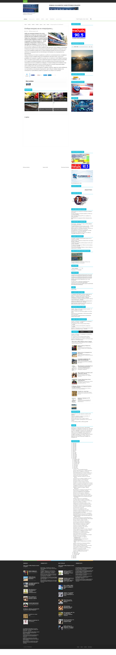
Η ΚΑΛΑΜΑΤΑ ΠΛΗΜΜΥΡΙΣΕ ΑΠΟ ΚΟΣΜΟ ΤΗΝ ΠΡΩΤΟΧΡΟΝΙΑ (34, 584)
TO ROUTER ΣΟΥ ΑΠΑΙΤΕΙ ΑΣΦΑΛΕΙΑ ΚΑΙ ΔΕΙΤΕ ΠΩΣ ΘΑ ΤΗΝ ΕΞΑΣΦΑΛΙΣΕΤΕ (30, 635)
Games (47, 19)
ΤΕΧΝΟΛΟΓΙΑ (32, 19)
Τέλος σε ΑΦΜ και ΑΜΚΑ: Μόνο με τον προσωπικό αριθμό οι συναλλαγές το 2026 (68, 587)
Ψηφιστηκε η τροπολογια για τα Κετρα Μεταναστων (82, 517)
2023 (73, 446)
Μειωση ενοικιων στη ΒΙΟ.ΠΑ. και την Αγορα (81, 471)
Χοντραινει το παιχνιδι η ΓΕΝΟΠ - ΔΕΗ (80, 525)
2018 (73, 451)
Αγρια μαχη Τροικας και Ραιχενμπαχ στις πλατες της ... (83, 500)
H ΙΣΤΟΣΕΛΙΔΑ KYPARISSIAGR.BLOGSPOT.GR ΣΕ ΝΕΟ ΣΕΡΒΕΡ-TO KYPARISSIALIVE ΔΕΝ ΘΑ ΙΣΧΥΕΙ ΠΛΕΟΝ (81, 275)
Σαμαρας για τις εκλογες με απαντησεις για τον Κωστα (82, 482)
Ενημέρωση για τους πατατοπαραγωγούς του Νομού (82, 534)
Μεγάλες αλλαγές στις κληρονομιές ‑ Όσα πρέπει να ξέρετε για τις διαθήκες (69, 627)
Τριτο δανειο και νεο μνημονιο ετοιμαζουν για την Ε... (82, 478)
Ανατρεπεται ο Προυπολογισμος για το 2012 (81, 509)
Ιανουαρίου (76, 554)
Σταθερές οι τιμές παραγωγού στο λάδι (80, 544)
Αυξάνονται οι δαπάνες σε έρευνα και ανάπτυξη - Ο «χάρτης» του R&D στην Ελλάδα (80, 416)
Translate (79, 269)
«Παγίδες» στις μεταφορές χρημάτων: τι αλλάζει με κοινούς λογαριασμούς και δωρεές (69, 594)
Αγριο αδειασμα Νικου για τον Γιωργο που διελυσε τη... (83, 472)
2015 (73, 454)
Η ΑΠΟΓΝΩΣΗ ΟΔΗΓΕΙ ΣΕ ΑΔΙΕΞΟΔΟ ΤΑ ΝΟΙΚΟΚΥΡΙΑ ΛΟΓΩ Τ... (80, 539)
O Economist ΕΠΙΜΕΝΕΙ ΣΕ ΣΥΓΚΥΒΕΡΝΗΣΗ (81, 491)
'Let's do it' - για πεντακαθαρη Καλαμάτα (80, 469)
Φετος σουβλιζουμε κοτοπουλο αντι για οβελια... (81, 523)
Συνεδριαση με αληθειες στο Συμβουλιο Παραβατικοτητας (80, 537)
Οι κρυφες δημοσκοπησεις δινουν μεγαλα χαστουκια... (34, 603)
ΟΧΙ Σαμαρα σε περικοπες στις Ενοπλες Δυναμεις (82, 505)
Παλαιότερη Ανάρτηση (65, 167)
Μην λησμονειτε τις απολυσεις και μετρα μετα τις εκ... (82, 489)
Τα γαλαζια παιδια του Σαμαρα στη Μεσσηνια (81, 499)
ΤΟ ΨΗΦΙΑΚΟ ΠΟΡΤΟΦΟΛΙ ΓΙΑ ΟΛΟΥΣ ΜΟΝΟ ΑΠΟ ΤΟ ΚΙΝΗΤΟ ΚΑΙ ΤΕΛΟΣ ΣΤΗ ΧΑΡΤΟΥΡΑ (81, 295)
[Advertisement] (46, 156)
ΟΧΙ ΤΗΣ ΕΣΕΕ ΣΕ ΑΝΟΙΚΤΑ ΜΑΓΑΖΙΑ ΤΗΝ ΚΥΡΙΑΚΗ (83, 518)
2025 (73, 444)
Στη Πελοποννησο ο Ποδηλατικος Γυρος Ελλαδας (82, 494)
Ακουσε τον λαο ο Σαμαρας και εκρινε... (80, 508)
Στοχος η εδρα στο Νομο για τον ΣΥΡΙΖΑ (80, 546)
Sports (42, 19)
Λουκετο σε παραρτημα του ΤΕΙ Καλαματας (34, 621)
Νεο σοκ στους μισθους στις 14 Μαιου (79, 501)
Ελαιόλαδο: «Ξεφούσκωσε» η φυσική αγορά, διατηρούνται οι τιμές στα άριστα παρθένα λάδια (69, 579)
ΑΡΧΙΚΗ (25, 19)
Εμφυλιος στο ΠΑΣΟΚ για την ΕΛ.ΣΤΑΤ (80, 551)
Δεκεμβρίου (75, 459)
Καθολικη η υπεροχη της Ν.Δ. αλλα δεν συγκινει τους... (83, 495)
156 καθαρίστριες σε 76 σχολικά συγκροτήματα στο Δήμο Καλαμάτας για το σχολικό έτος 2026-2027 (81, 231)
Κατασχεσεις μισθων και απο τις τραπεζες (80, 480)
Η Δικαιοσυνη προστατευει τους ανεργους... (81, 526)
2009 (73, 557)
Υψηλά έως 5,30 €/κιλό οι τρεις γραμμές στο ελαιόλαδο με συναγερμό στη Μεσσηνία (68, 572)
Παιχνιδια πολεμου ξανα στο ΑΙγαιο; (79, 535)
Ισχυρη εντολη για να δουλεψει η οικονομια (80, 490)
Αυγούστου (75, 463)
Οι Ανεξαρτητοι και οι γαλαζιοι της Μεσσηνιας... (81, 532)
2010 (73, 556)
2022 (73, 447)
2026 (73, 443)
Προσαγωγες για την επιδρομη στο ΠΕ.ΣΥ (80, 531)
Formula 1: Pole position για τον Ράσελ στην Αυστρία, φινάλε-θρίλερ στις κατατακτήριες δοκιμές (82, 328)
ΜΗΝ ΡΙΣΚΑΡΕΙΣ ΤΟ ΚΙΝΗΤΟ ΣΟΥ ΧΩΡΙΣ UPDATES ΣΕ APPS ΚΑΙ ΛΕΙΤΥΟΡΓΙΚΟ (30, 642)
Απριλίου (75, 468)
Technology (52, 19)
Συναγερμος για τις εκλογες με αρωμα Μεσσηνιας (82, 547)
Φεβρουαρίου (76, 553)
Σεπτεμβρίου (76, 462)
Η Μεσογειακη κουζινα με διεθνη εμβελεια (80, 475)
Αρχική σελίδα (45, 167)
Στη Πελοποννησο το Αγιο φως (78, 507)
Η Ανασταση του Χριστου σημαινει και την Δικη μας (82, 506)
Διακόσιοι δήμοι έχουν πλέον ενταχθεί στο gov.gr (79, 418)
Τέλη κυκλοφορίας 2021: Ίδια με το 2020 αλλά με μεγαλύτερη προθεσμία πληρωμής (69, 614)
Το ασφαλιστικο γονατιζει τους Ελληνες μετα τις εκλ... (82, 504)
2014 (73, 455)
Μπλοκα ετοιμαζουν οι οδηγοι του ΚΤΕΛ (80, 519)
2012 (73, 458)
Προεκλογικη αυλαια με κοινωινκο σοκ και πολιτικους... (83, 514)
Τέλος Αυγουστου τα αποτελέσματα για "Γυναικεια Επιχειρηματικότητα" (32, 591)
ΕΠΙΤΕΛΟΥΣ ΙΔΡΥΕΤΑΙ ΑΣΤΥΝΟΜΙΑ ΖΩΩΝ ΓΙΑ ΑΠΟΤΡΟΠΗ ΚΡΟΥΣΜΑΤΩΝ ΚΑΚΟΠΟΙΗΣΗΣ (82, 284)
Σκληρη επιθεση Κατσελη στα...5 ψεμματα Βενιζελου (82, 470)
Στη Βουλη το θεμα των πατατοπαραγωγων (81, 479)
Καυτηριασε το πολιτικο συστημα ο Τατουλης (81, 481)
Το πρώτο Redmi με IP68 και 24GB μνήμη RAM (79, 421)
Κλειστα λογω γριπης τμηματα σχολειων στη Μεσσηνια (68, 600)
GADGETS (38, 19)
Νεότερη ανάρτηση (26, 167)
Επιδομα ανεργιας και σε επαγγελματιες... (80, 498)
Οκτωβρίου (76, 461)
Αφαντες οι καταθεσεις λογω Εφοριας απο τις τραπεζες (83, 484)
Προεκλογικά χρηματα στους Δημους (79, 512)
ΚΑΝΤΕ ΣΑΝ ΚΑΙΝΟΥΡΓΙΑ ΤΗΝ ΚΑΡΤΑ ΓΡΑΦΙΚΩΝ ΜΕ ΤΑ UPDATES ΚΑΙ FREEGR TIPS (81, 301)
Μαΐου (75, 467)
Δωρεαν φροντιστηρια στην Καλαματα (80, 533)
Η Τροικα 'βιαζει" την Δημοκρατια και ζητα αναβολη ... (82, 530)
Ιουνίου (75, 466)
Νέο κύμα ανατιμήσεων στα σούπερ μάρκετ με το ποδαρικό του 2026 (69, 620)
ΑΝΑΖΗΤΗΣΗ (59, 19)
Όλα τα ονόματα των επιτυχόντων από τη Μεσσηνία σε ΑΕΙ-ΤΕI (33, 597)
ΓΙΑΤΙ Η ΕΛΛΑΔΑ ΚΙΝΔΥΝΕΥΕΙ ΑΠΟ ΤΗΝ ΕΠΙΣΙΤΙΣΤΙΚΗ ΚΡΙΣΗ (68, 607)
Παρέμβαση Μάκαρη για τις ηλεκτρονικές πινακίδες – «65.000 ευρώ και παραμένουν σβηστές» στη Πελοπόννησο (82, 226)
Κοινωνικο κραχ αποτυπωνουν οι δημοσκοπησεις (82, 522)
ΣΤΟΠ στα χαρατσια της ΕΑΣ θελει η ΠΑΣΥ (81, 524)
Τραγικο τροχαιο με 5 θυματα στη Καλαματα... (33, 571)
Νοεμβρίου (75, 460)
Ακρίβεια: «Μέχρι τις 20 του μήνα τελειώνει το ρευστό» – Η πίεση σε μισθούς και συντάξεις (81, 309)
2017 (73, 452)
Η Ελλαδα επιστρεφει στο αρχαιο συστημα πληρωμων (82, 510)
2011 (73, 555)
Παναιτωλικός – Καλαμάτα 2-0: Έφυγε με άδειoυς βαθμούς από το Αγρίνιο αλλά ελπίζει (48, 568)
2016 (73, 453)
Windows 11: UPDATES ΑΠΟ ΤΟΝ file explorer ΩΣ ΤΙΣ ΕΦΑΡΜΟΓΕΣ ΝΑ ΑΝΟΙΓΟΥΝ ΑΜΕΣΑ (81, 297)
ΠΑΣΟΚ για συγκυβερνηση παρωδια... (80, 548)
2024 (73, 445)
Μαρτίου (75, 552)
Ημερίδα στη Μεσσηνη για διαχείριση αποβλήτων (81, 543)
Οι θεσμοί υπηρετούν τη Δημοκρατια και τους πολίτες (82, 545)
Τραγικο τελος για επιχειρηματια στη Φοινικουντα (32, 577)
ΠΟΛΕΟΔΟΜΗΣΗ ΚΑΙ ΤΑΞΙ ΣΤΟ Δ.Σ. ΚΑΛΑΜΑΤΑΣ (82, 513)
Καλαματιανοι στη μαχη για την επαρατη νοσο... (81, 486)
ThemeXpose (29, 646)
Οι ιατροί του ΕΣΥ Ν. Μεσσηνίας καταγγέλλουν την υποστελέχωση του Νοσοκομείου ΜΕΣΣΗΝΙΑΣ (80, 282)
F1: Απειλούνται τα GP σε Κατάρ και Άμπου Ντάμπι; (80, 323)
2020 (73, 450)
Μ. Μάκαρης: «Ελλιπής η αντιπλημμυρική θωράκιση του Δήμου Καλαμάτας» (31, 609)
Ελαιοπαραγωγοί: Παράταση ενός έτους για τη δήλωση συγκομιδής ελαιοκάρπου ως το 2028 (81, 233)
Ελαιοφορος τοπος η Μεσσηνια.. (79, 527)
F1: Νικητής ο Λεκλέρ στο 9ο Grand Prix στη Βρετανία (80, 325)
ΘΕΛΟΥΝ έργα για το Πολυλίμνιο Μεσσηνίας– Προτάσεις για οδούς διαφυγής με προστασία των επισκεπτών (82, 229)
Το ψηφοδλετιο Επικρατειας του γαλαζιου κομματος (82, 485)
